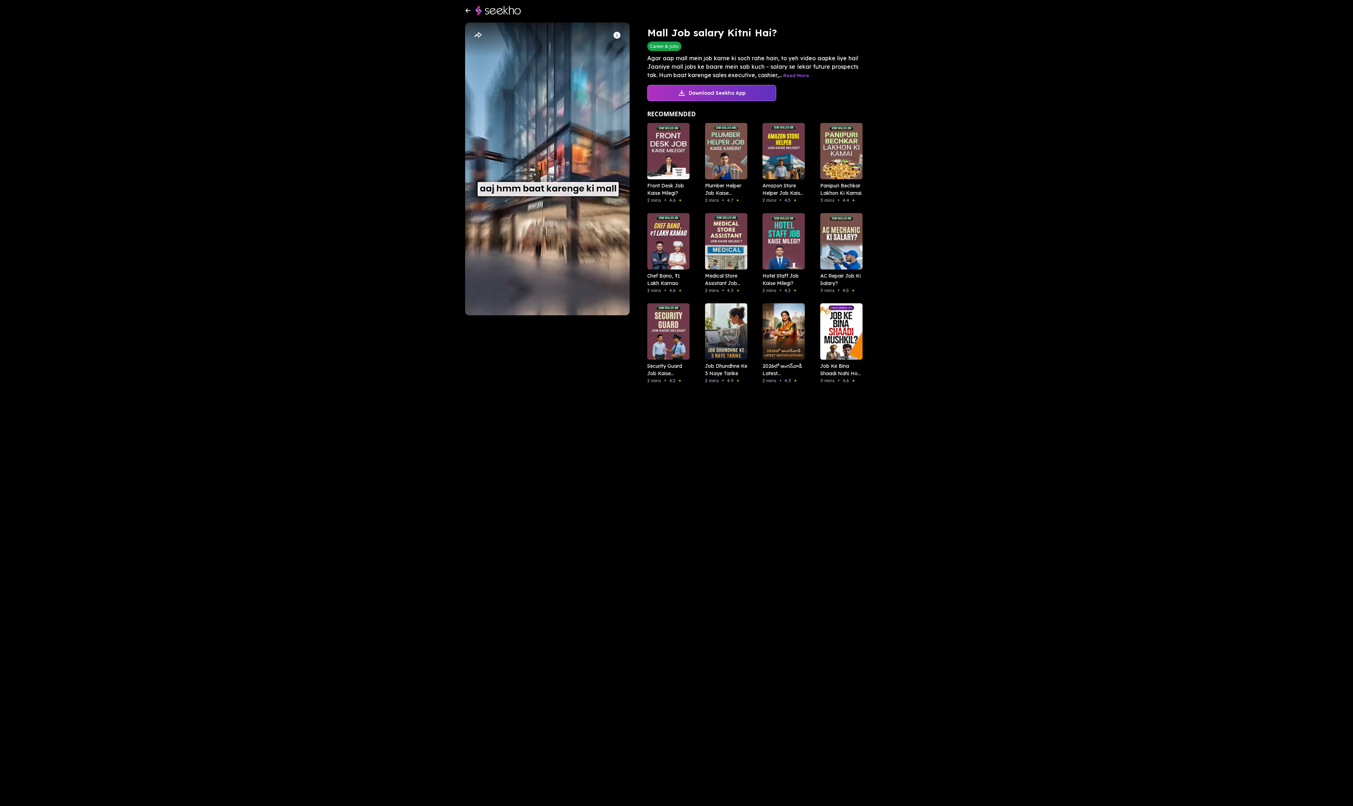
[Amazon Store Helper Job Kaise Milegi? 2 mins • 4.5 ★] (781, 151)
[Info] (617, 35)
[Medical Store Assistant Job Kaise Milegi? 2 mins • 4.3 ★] (724, 241)
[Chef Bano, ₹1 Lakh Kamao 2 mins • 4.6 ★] (666, 241)
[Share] (478, 35)
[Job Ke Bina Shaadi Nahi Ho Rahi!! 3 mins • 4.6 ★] (839, 331)
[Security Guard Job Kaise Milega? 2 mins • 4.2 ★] (666, 331)
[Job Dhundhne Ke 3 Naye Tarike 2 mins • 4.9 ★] (724, 331)
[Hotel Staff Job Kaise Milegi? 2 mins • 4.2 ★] (781, 241)
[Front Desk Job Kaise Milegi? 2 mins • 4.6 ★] (666, 151)
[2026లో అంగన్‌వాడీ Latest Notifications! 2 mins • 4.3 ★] (781, 331)
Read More (796, 75)
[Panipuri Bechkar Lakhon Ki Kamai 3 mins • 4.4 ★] (839, 151)
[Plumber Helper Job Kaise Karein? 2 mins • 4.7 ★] (724, 151)
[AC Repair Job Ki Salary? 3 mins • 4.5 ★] (839, 241)
